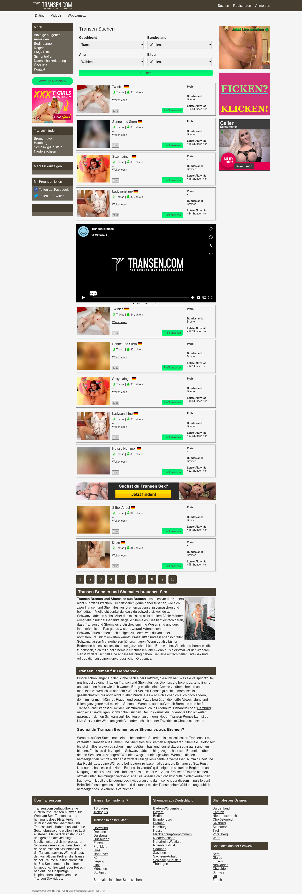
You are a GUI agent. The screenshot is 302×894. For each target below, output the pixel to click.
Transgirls (100, 812)
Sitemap (56, 891)
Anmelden (262, 5)
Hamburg (40, 143)
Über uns (40, 65)
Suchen (223, 5)
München (100, 868)
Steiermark (220, 827)
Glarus (217, 857)
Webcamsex (77, 15)
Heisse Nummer (124, 448)
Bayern (158, 812)
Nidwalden (220, 865)
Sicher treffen (43, 56)
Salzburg (219, 823)
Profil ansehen (172, 110)
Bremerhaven (44, 138)
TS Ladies (100, 808)
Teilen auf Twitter (51, 196)
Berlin (157, 816)
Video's (56, 15)
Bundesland (156, 37)
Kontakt (39, 69)
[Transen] (52, 9)
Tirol (216, 830)
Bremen (159, 823)
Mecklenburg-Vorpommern (172, 834)
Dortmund (100, 828)
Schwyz (218, 872)
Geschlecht (88, 37)
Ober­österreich (223, 819)
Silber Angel (121, 507)
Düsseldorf (101, 839)
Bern (216, 854)
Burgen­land (221, 808)
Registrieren (242, 5)
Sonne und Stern (124, 121)
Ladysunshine (122, 191)
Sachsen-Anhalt (164, 856)
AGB (64, 891)
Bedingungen (44, 43)
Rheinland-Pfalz (165, 845)
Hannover (100, 854)
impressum (100, 891)
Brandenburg (162, 819)
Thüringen (160, 863)
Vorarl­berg (220, 834)
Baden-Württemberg (167, 808)
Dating (40, 15)
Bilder (152, 54)
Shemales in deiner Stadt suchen (117, 879)
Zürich (217, 879)
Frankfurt (99, 846)
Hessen (158, 830)
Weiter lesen (119, 99)
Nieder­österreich (225, 816)
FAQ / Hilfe (42, 52)
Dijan (116, 542)
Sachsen (159, 852)
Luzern (218, 861)
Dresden (99, 832)
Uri (215, 876)
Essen (98, 843)
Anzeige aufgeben (47, 35)
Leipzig (98, 861)
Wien (216, 838)
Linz (96, 865)
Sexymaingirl (121, 156)
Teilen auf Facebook (54, 189)
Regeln (39, 48)
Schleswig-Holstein (48, 147)
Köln (96, 857)
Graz (96, 850)
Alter (82, 54)
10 (172, 579)
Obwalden (220, 868)
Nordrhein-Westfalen (168, 841)
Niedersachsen (45, 151)
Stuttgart (99, 872)
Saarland (159, 849)
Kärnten (218, 812)
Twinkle (117, 87)
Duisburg (100, 835)
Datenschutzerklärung (50, 61)
